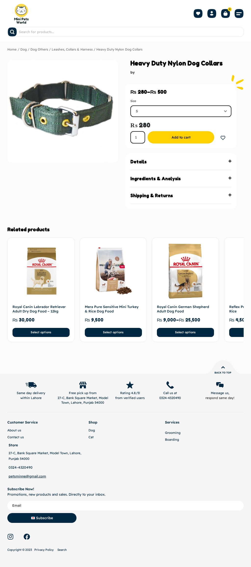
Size (133, 101)
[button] (239, 13)
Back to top (222, 372)
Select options (41, 332)
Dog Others (39, 49)
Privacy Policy (44, 550)
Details (138, 161)
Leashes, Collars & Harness (72, 49)
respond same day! (219, 398)
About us (14, 430)
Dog (23, 49)
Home (12, 49)
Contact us (15, 437)
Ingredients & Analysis (155, 178)
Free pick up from (83, 393)
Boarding (172, 439)
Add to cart (181, 137)
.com (42, 476)
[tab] (180, 161)
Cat (91, 437)
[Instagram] (10, 536)
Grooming (172, 433)
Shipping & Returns (151, 195)
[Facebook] (26, 536)
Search (62, 550)
